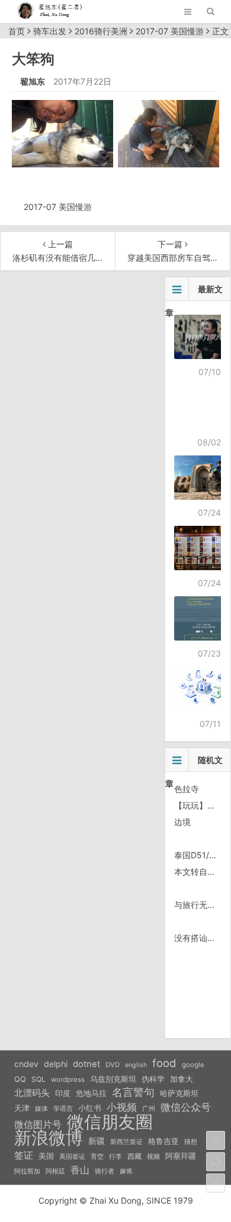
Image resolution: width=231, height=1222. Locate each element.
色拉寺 (186, 789)
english (136, 1065)
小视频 (122, 1107)
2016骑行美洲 (101, 31)
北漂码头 (32, 1092)
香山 (79, 1170)
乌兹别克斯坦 (113, 1079)
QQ (20, 1079)
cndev (26, 1064)
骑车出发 (49, 31)
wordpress (68, 1079)
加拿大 (181, 1079)
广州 (148, 1109)
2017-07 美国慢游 (170, 31)
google (193, 1065)
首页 (16, 31)
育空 (97, 1156)
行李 (115, 1156)
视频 (153, 1156)
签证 (23, 1155)
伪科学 (153, 1079)
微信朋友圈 (110, 1122)
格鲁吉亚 (163, 1141)
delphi (56, 1064)
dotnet (86, 1064)
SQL (38, 1079)
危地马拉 (91, 1093)
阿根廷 (55, 1171)
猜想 (190, 1141)
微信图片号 (38, 1124)
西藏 (134, 1156)
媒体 (41, 1109)
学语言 (63, 1108)
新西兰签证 (126, 1142)
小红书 (89, 1108)
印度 (62, 1093)
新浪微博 (48, 1138)
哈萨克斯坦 (179, 1093)
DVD (112, 1065)
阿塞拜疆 (180, 1156)
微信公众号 (186, 1107)
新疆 (96, 1141)
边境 (182, 822)
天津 (22, 1108)
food (164, 1062)
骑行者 (104, 1171)
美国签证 (72, 1156)
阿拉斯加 (27, 1171)
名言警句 (133, 1092)
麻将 (126, 1171)
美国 (46, 1155)
